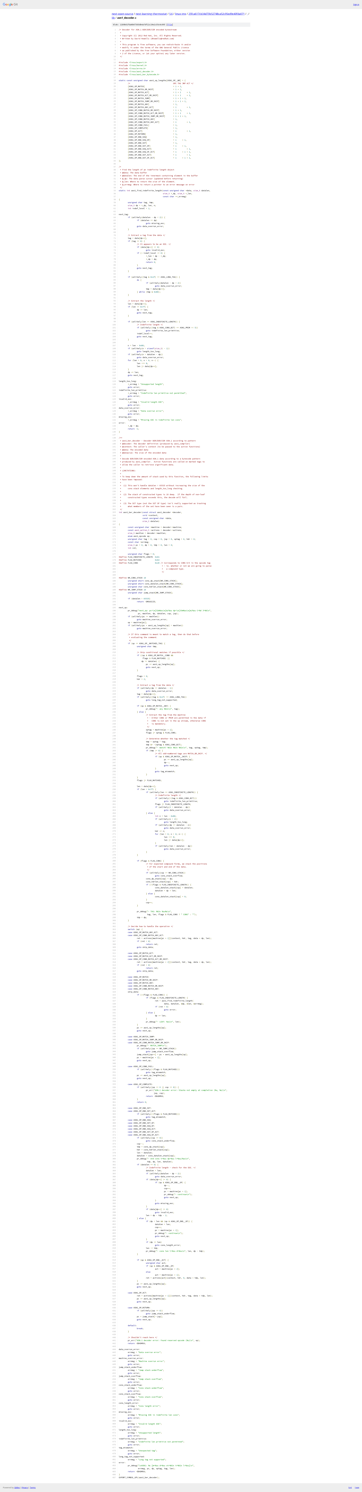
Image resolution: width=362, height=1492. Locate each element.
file (169, 24)
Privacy (24, 1487)
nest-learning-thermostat (151, 13)
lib (113, 17)
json (357, 1487)
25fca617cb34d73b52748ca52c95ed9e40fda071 (216, 13)
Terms (33, 1487)
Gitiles (17, 1487)
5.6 (171, 13)
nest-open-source (122, 13)
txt (350, 1487)
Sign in (356, 4)
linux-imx (180, 13)
